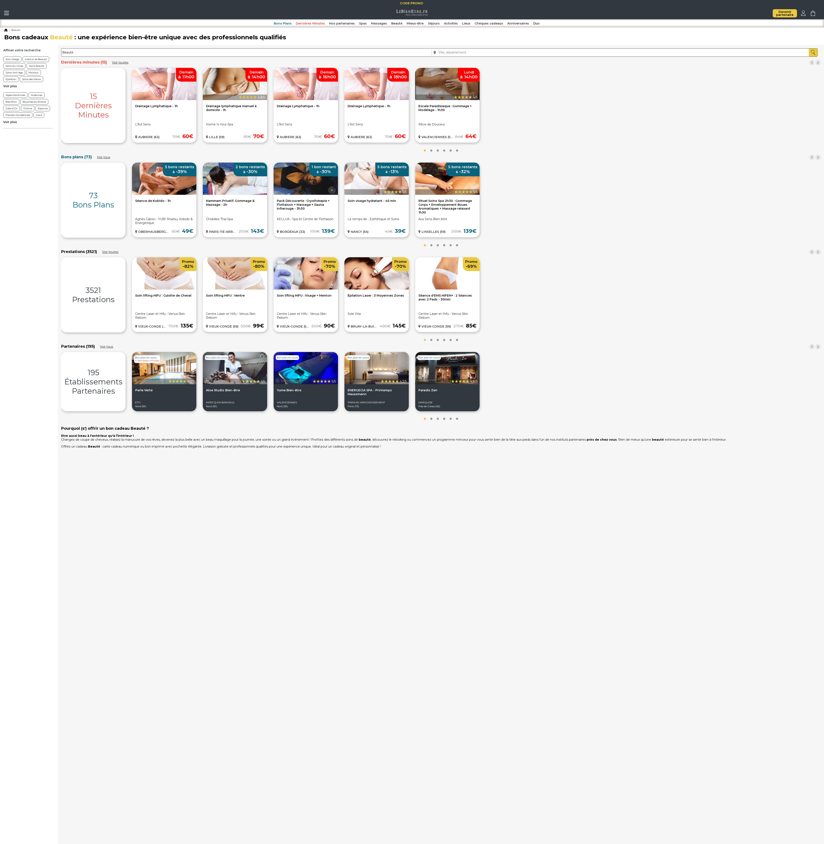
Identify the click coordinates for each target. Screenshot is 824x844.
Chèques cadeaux (489, 23)
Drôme (27, 108)
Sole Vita (354, 314)
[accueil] (412, 15)
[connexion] (803, 15)
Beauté (396, 23)
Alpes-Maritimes (15, 95)
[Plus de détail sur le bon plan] (164, 194)
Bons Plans (283, 23)
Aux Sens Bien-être (432, 219)
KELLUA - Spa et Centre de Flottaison (305, 219)
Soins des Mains (31, 79)
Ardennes (36, 95)
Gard (39, 115)
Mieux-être (415, 23)
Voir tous (103, 157)
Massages (379, 23)
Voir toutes (120, 62)
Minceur (34, 72)
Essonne (43, 108)
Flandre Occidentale (18, 115)
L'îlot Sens (142, 124)
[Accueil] (6, 30)
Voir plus (10, 86)
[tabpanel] (93, 105)
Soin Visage (12, 59)
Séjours (434, 23)
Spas (363, 23)
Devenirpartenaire (785, 13)
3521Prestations (93, 295)
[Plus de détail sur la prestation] (164, 288)
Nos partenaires (342, 23)
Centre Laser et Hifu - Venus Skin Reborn (160, 316)
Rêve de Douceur (431, 124)
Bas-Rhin (11, 101)
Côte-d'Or (12, 108)
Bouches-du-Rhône (34, 101)
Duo (536, 23)
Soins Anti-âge (14, 72)
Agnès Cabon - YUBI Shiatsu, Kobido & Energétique (164, 221)
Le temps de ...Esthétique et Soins (373, 219)
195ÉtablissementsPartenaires (93, 382)
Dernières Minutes (310, 23)
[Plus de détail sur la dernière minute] (164, 99)
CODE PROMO (412, 3)
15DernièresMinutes (93, 105)
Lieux (466, 23)
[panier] (813, 15)
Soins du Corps (14, 65)
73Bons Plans (93, 200)
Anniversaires (518, 23)
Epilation (11, 79)
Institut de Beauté (36, 59)
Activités (451, 23)
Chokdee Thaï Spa (219, 219)
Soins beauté (36, 65)
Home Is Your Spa (219, 124)
